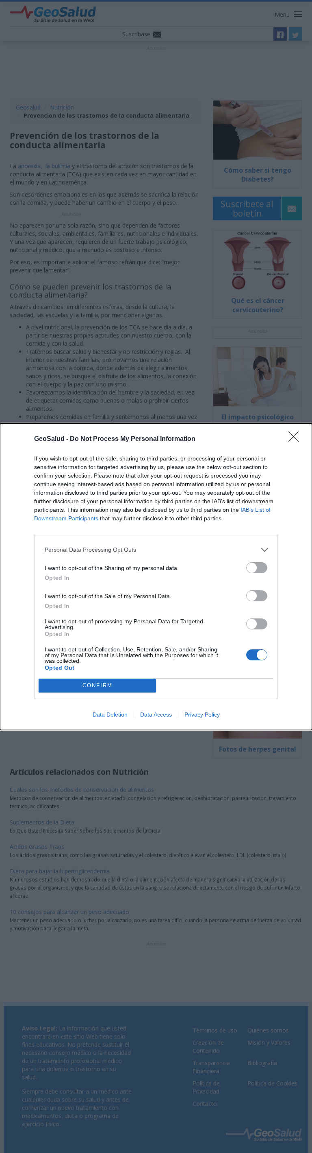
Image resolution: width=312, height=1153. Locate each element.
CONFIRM (97, 685)
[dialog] (156, 576)
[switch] (256, 567)
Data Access (156, 714)
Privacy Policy (202, 714)
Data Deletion (110, 714)
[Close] (296, 439)
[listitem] (156, 550)
